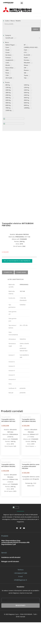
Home (7, 16)
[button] (21, 2)
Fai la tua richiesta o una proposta (17, 261)
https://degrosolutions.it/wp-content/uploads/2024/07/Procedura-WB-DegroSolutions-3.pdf (15, 542)
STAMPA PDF (8, 272)
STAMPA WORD (21, 272)
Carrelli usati (14, 16)
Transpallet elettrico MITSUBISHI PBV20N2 (29, 420)
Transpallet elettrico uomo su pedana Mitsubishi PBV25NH (30, 466)
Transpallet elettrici (25, 16)
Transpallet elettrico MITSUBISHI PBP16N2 (8, 420)
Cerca (35, 29)
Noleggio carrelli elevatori (10, 561)
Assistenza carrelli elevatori (10, 557)
